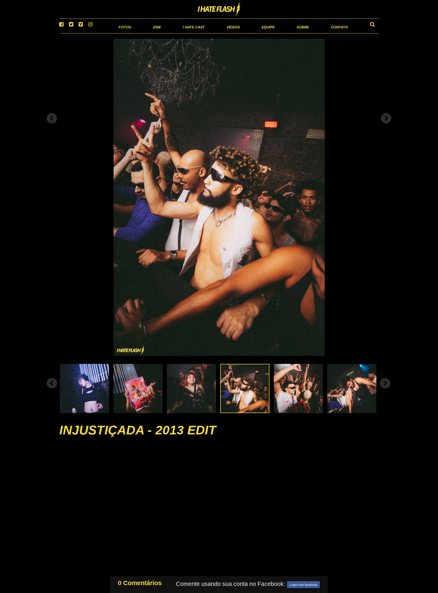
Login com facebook (303, 584)
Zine (124, 32)
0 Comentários (140, 581)
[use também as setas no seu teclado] (52, 125)
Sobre (292, 32)
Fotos (89, 32)
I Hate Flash (219, 9)
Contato (334, 32)
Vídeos (213, 32)
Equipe (253, 32)
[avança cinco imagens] (52, 389)
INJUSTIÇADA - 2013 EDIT (137, 436)
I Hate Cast (167, 32)
